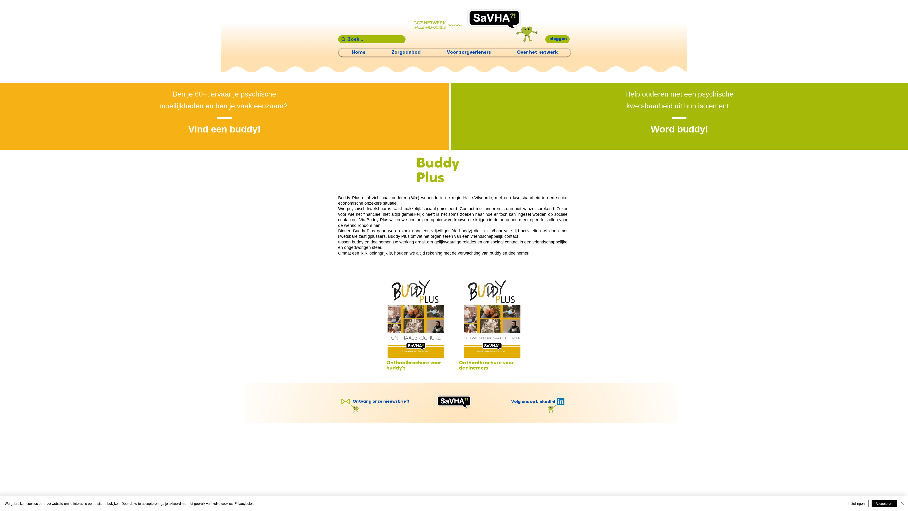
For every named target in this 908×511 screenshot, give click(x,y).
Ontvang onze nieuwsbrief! (381, 402)
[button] (557, 39)
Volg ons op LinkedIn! (533, 402)
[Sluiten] (902, 503)
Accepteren (884, 503)
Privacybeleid (244, 503)
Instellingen (856, 503)
